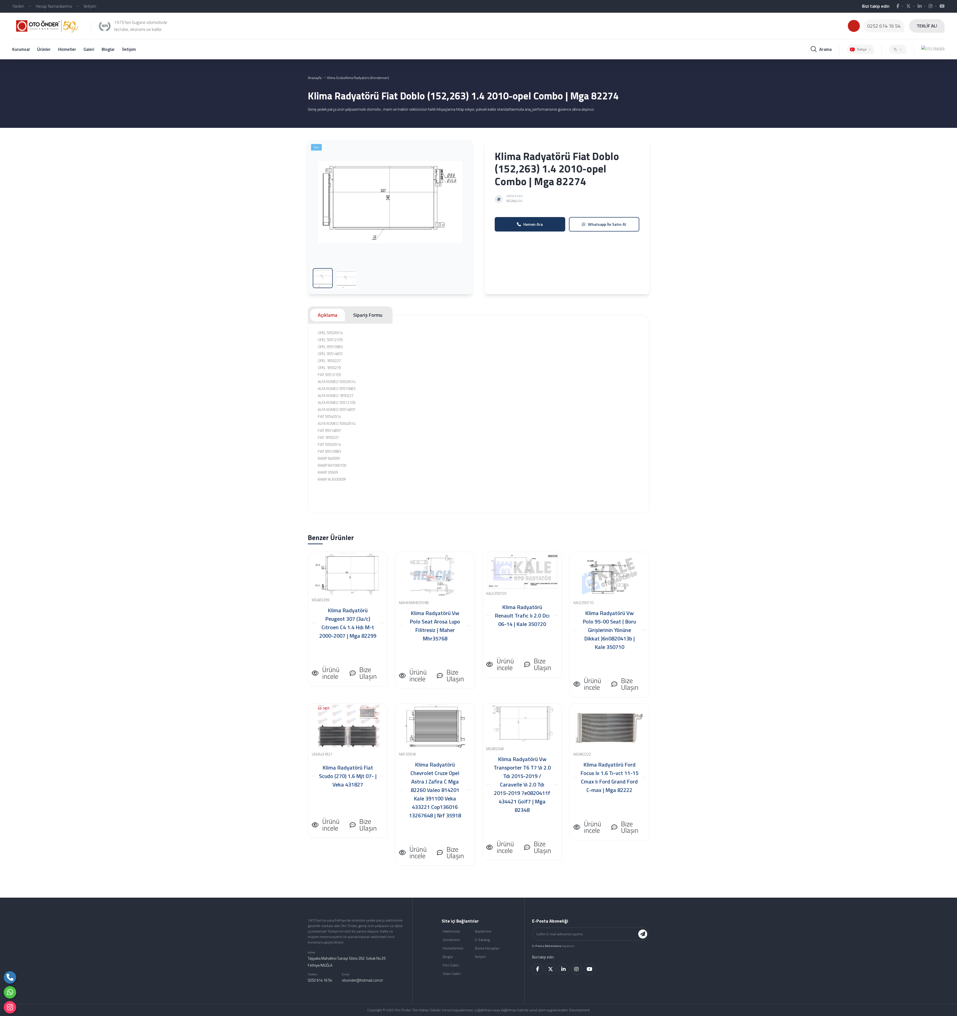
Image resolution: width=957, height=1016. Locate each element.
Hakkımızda (451, 931)
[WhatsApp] (10, 992)
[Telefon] (10, 977)
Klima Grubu (336, 77)
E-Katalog (482, 939)
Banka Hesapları (487, 948)
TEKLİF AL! (927, 25)
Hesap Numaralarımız (54, 6)
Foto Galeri (451, 965)
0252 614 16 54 (883, 26)
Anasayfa (314, 77)
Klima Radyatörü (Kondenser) (367, 77)
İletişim (90, 6)
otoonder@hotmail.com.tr (362, 980)
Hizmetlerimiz (453, 948)
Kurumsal (21, 49)
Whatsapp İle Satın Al (607, 224)
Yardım (18, 6)
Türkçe (862, 49)
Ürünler (44, 49)
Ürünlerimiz (451, 939)
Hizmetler (67, 49)
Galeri (88, 49)
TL (895, 49)
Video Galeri (452, 973)
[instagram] (10, 1007)
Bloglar (108, 49)
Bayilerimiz (483, 931)
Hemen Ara (533, 224)
